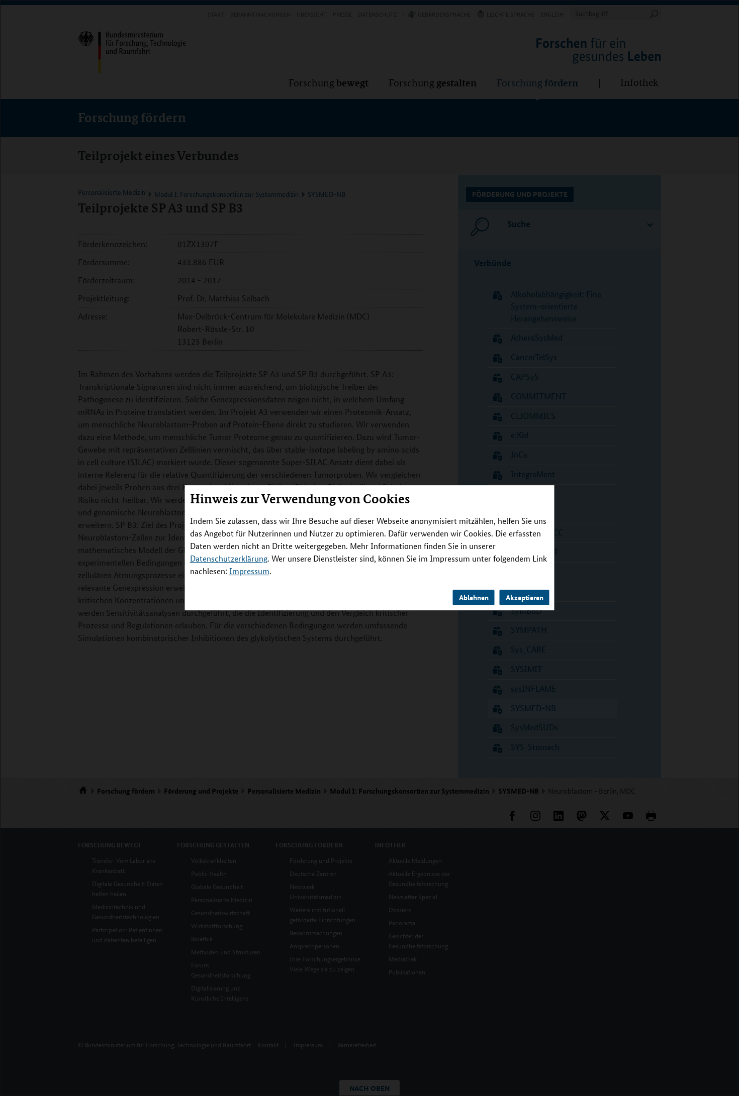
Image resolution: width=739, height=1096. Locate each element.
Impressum (249, 571)
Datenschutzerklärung (228, 559)
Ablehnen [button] (474, 598)
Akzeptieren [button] (524, 598)
